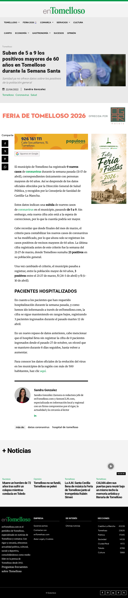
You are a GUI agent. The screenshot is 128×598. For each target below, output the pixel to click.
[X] (5, 151)
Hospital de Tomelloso (65, 427)
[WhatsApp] (5, 167)
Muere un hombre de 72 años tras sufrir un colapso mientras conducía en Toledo (16, 488)
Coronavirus (22, 95)
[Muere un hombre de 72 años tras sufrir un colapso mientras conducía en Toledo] (17, 466)
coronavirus (26, 209)
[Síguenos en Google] (27, 159)
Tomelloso (7, 46)
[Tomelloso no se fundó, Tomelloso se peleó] (48, 466)
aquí (43, 371)
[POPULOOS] (51, 148)
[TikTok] (118, 593)
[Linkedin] (35, 415)
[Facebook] (5, 143)
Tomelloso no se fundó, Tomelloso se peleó (47, 484)
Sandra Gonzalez (35, 89)
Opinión (38, 479)
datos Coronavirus (38, 427)
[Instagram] (108, 593)
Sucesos (6, 479)
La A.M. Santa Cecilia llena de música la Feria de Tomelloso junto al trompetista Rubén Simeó (79, 490)
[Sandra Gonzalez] (22, 402)
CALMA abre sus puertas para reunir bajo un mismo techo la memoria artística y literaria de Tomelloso (110, 490)
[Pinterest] (5, 159)
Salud (34, 95)
